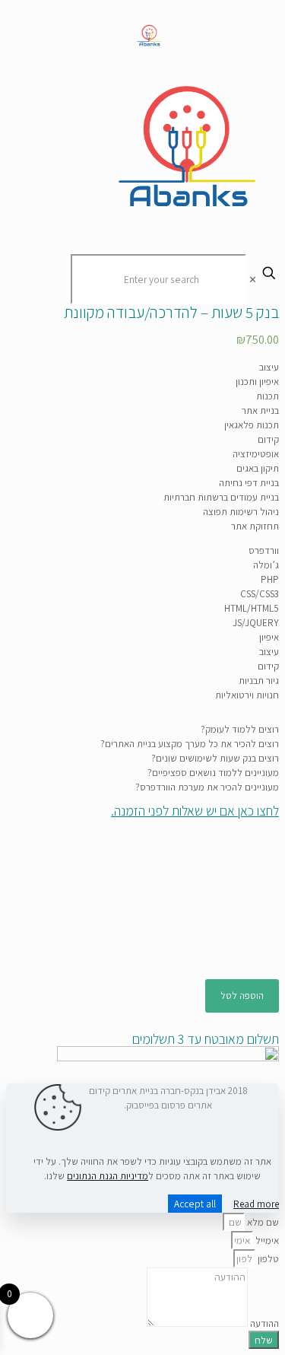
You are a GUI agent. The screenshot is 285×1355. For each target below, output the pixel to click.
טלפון (267, 1258)
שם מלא (262, 1222)
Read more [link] (256, 1204)
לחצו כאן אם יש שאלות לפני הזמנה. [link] (195, 810)
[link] (168, 888)
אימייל (266, 1240)
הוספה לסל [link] (242, 995)
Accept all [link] (195, 1203)
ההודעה (263, 1323)
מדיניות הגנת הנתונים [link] (107, 1175)
